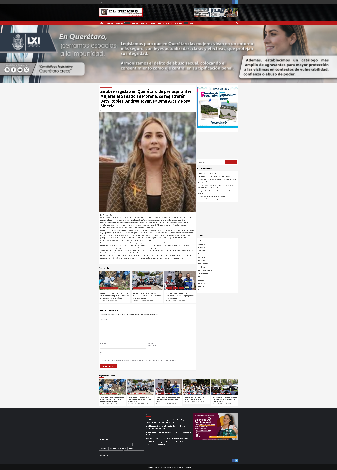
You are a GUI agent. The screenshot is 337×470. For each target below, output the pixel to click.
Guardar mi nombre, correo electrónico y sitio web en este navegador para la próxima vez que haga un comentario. (139, 360)
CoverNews (177, 467)
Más (191, 23)
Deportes (201, 247)
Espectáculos (203, 264)
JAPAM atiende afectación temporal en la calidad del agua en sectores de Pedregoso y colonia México (114, 295)
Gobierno (110, 23)
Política (101, 23)
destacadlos (202, 257)
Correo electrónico (152, 344)
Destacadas (103, 87)
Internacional (203, 273)
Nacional (135, 23)
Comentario (104, 319)
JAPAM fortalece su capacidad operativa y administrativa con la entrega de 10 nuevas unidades (216, 198)
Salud (153, 23)
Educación (144, 23)
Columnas (181, 23)
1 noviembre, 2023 (106, 110)
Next (241, 12)
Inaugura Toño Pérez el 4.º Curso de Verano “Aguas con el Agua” (217, 192)
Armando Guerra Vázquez (119, 110)
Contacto (201, 244)
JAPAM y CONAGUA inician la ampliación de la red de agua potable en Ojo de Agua (180, 295)
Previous (191, 11)
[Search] (237, 23)
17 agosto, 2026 (105, 300)
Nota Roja (122, 23)
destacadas (202, 251)
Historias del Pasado (165, 23)
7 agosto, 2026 (169, 300)
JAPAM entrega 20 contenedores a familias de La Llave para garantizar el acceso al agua (147, 295)
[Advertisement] (217, 145)
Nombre (103, 343)
